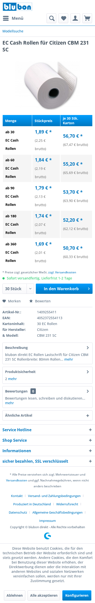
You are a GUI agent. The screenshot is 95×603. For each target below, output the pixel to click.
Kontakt (17, 496)
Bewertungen (16, 391)
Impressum (47, 520)
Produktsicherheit (20, 371)
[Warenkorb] (87, 18)
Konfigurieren (76, 595)
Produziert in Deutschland (32, 504)
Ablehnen (15, 595)
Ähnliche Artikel (18, 415)
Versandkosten (16, 480)
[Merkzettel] (63, 18)
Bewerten (42, 301)
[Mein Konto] (75, 18)
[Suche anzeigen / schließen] (51, 18)
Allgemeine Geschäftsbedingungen (57, 512)
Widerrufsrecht (67, 504)
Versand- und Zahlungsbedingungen (54, 496)
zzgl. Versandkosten (62, 272)
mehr (68, 359)
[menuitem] (13, 18)
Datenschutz (18, 512)
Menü (17, 18)
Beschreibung (16, 347)
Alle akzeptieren (43, 595)
